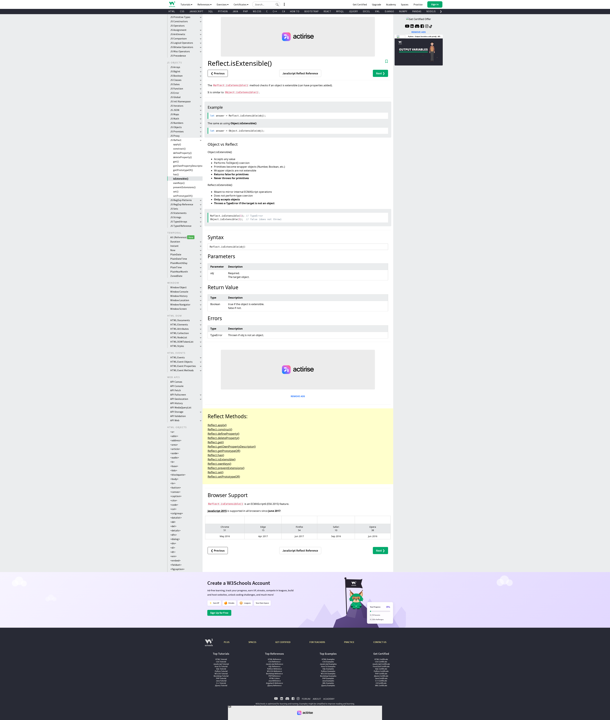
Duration (175, 241)
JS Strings (175, 217)
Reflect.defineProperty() (223, 434)
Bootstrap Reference (274, 673)
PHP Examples (328, 678)
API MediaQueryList (180, 407)
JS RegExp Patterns (181, 200)
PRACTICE (349, 642)
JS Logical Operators (181, 42)
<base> (174, 466)
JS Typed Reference (180, 225)
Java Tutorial (221, 680)
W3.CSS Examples (328, 673)
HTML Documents (180, 320)
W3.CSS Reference (274, 671)
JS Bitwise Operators (181, 47)
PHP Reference (274, 676)
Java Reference (274, 680)
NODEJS (431, 11)
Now (172, 250)
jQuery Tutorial (221, 685)
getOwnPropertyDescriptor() (188, 165)
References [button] (203, 4)
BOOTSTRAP (311, 11)
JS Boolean (176, 75)
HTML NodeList (178, 337)
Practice (418, 4)
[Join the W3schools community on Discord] (417, 26)
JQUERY (353, 11)
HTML (171, 11)
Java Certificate (381, 678)
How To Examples (328, 666)
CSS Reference (274, 661)
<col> (173, 509)
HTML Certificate (381, 659)
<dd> (173, 521)
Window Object (178, 287)
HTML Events (177, 357)
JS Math (174, 118)
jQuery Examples (328, 685)
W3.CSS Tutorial (221, 673)
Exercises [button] (222, 4)
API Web (174, 420)
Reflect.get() (216, 442)
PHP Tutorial (221, 678)
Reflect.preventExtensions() (226, 468)
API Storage (176, 411)
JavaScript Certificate (381, 664)
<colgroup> (176, 513)
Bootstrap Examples (328, 676)
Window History (178, 295)
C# (283, 11)
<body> (174, 479)
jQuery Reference (274, 685)
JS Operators (177, 25)
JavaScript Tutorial (221, 664)
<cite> (173, 500)
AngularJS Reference (274, 683)
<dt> (173, 551)
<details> (175, 530)
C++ (275, 11)
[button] (277, 4)
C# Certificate (381, 683)
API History (176, 403)
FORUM (306, 698)
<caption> (176, 496)
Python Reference (274, 669)
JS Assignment (178, 29)
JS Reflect (175, 140)
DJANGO (389, 11)
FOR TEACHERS (317, 642)
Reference (300, 73)
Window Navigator (180, 304)
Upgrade (376, 4)
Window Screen (178, 308)
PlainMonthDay (178, 263)
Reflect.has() (216, 455)
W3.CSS (257, 11)
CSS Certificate (381, 661)
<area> (174, 444)
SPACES (252, 642)
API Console (176, 386)
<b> (172, 461)
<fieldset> (176, 564)
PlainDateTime (178, 258)
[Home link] (172, 4)
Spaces (404, 4)
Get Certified (360, 4)
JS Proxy (175, 135)
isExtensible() (180, 178)
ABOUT (317, 698)
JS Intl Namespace (180, 101)
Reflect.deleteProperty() (223, 438)
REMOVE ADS (298, 396)
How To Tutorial (221, 666)
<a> (172, 431)
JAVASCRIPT (196, 11)
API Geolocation (179, 398)
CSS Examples (328, 661)
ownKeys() (179, 182)
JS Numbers (176, 122)
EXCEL (366, 11)
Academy (391, 4)
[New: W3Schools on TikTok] (430, 26)
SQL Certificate (381, 669)
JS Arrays (175, 67)
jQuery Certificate (381, 676)
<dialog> (175, 539)
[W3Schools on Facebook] (422, 26)
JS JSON (174, 110)
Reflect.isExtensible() (221, 459)
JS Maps (174, 114)
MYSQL (340, 11)
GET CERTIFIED (282, 642)
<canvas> (175, 491)
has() (176, 174)
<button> (175, 487)
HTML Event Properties (183, 366)
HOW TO (294, 11)
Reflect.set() (215, 472)
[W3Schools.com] (209, 644)
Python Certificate (381, 671)
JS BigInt (175, 71)
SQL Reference (274, 666)
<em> (173, 556)
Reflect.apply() (217, 425)
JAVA (235, 11)
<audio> (174, 457)
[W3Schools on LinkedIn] (412, 26)
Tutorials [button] (185, 4)
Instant (174, 245)
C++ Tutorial (221, 683)
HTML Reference (274, 659)
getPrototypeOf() (183, 170)
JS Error (174, 92)
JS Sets (174, 208)
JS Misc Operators (180, 51)
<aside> (174, 453)
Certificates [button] (240, 4)
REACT (327, 11)
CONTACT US (379, 642)
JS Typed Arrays (178, 221)
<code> (174, 504)
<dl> (172, 547)
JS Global (175, 97)
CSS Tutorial (221, 661)
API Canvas (176, 381)
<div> (173, 543)
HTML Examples (328, 659)
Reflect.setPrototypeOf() (224, 476)
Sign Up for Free (219, 612)
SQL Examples (328, 669)
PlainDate (175, 254)
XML (377, 11)
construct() (179, 148)
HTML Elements (179, 324)
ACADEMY (328, 698)
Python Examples (328, 671)
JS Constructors (179, 21)
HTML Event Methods (182, 370)
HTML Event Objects (181, 361)
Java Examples (328, 680)
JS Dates (175, 84)
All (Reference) (181, 237)
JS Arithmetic (177, 34)
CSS (182, 11)
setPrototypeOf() (183, 195)
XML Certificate (381, 685)
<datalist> (176, 517)
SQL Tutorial (221, 669)
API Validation (178, 416)
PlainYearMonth (179, 271)
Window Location (179, 300)
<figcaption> (177, 569)
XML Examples (328, 683)
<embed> (175, 560)
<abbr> (174, 436)
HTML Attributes (179, 328)
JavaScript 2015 (217, 511)
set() (175, 191)
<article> (175, 448)
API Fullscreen (178, 394)
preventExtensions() (184, 187)
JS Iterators (176, 105)
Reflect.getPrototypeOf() (224, 451)
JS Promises (177, 131)
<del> (173, 526)
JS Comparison (178, 38)
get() (176, 161)
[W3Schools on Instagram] (427, 26)
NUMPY (403, 11)
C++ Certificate (381, 680)
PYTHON (223, 11)
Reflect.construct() (220, 429)
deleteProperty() (182, 157)
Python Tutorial (221, 671)
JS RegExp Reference (181, 204)
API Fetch (175, 390)
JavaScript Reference (274, 664)
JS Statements (178, 213)
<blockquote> (178, 474)
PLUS (226, 642)
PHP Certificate (381, 673)
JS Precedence (178, 55)
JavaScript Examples (328, 664)
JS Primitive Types (180, 17)
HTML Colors (274, 678)
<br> (173, 483)
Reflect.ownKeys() (219, 464)
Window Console (179, 291)
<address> (175, 440)
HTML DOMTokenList (181, 341)
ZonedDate (176, 275)
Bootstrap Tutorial (221, 676)
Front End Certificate (381, 666)
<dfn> (173, 534)
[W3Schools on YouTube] (407, 26)
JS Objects (176, 127)
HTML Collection (179, 333)
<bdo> (173, 470)
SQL (210, 11)
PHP (245, 11)
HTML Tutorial (221, 659)
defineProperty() (182, 152)
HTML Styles (177, 346)
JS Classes (175, 80)
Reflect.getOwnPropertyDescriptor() (232, 446)
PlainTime (176, 267)
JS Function (176, 88)
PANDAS (416, 11)
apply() (177, 144)
